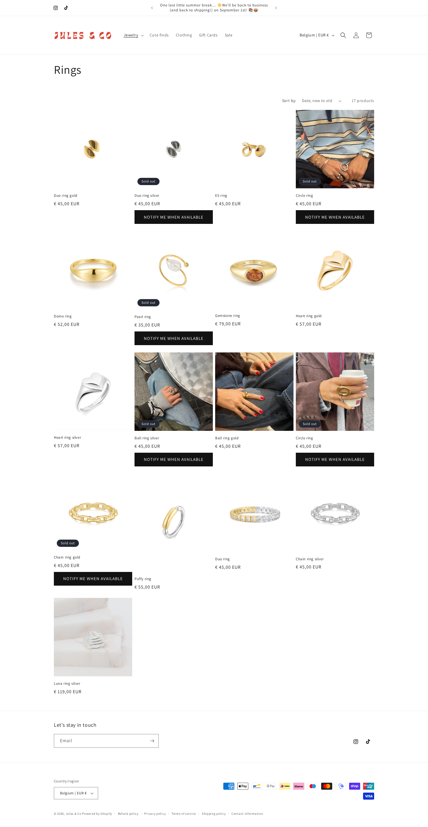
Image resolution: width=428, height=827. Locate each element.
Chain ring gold (67, 557)
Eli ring (221, 195)
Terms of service (183, 814)
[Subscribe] (152, 741)
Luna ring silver (67, 683)
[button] (133, 35)
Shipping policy (214, 814)
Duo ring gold (65, 195)
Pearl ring (143, 317)
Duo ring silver (147, 195)
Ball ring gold (226, 438)
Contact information (247, 814)
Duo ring (222, 559)
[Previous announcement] (152, 7)
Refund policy (128, 814)
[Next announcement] (276, 7)
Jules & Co (74, 814)
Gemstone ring (227, 315)
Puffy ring (143, 579)
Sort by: (289, 100)
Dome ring (63, 316)
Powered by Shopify (97, 814)
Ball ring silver (147, 438)
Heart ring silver (67, 437)
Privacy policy (155, 814)
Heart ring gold (309, 316)
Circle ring (304, 195)
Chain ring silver (309, 559)
